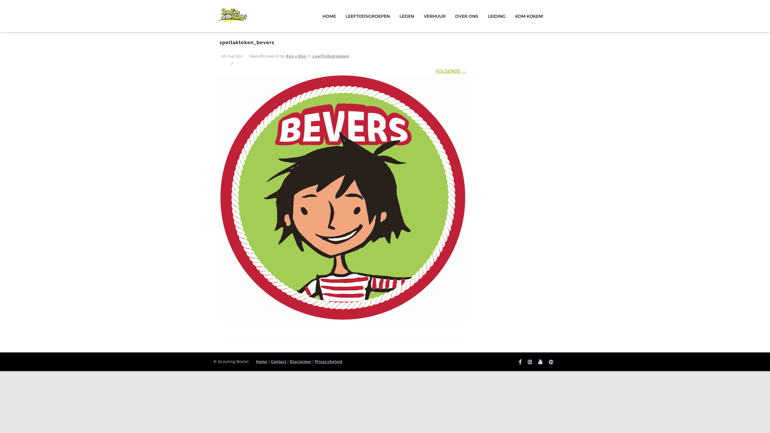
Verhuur (434, 16)
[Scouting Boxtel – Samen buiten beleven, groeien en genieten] (232, 28)
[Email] (551, 361)
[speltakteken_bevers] (343, 198)
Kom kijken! (529, 16)
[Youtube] (540, 361)
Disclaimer (300, 362)
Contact (278, 362)
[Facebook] (520, 361)
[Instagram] (530, 361)
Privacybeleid (329, 362)
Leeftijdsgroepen (368, 16)
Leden (406, 16)
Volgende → (451, 71)
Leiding (497, 16)
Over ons (466, 16)
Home (329, 16)
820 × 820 (296, 56)
